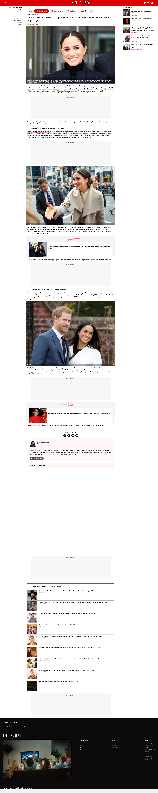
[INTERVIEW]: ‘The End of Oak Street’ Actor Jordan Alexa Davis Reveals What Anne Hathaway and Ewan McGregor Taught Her (142, 29)
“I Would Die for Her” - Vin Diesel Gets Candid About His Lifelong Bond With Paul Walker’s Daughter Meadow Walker (73, 561)
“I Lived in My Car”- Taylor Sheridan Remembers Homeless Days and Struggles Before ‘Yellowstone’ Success (71, 618)
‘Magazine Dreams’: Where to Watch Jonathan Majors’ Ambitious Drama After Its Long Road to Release (69, 606)
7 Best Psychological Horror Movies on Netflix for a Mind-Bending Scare (141, 19)
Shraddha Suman (33, 24)
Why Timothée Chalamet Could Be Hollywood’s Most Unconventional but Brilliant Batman (141, 11)
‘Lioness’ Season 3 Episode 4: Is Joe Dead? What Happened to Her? (59, 640)
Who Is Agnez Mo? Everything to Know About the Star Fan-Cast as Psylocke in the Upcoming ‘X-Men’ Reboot (71, 595)
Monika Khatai (134, 23)
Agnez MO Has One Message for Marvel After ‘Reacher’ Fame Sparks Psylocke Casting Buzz (66, 629)
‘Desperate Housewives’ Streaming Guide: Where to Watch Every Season (60, 584)
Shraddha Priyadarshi (136, 49)
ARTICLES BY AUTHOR (36, 458)
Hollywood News (36, 14)
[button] (114, 80)
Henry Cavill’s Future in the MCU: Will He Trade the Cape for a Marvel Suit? (141, 36)
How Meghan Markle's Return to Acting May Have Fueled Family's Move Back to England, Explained (68, 550)
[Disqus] (70, 492)
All (30, 11)
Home (7, 3)
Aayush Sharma (134, 32)
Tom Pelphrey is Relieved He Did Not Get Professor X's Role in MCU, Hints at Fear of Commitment (68, 572)
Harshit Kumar (134, 15)
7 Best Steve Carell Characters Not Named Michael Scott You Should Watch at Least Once (142, 46)
